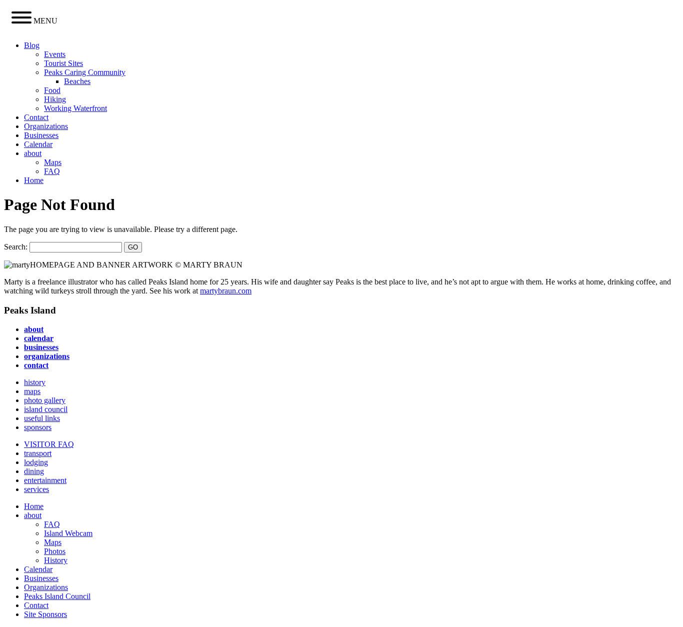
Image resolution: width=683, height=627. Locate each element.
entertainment (45, 480)
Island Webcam (68, 533)
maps (32, 391)
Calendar (38, 144)
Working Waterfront (75, 108)
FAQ (52, 171)
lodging (36, 462)
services (36, 489)
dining (34, 471)
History (56, 560)
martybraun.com (226, 290)
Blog (32, 45)
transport (38, 453)
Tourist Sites (63, 63)
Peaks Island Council (57, 596)
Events (55, 54)
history (35, 382)
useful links (42, 418)
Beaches (77, 81)
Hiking (55, 99)
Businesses (41, 135)
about (33, 153)
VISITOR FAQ (49, 444)
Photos (55, 551)
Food (52, 90)
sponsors (38, 427)
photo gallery (45, 400)
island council (46, 409)
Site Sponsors (45, 614)
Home (34, 180)
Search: (16, 246)
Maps (53, 162)
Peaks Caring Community (85, 72)
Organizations (46, 126)
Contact (36, 117)
